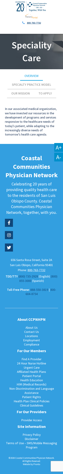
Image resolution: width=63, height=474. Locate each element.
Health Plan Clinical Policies (32, 401)
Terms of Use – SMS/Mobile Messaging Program (31, 445)
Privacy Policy (32, 435)
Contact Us (31, 332)
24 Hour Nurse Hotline (31, 363)
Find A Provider (31, 359)
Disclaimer (31, 439)
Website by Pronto (31, 464)
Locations (31, 336)
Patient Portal (31, 376)
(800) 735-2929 (28, 276)
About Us (32, 328)
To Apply (45, 93)
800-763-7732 (34, 22)
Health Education (31, 380)
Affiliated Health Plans (31, 372)
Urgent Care (32, 367)
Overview (31, 76)
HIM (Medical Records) (31, 384)
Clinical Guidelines (31, 405)
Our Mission (20, 93)
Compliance (31, 344)
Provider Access (31, 420)
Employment (31, 340)
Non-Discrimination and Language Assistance (31, 391)
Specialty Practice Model (31, 85)
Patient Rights (31, 397)
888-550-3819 (39, 290)
